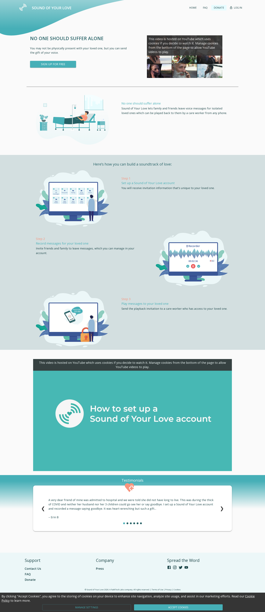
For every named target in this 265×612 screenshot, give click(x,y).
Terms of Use (157, 589)
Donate (30, 580)
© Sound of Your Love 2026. (97, 589)
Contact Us (33, 569)
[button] (193, 7)
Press (100, 569)
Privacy (168, 589)
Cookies (177, 589)
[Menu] (23, 8)
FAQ (28, 574)
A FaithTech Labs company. (121, 589)
